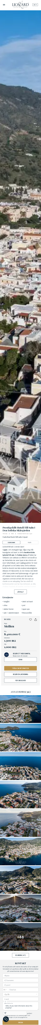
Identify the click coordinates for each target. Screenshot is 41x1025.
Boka (20, 659)
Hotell (12, 534)
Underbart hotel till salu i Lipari (24, 534)
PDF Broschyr (20, 680)
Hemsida (5, 533)
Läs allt (20, 592)
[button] (30, 619)
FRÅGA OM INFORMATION (20, 668)
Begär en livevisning (20, 674)
